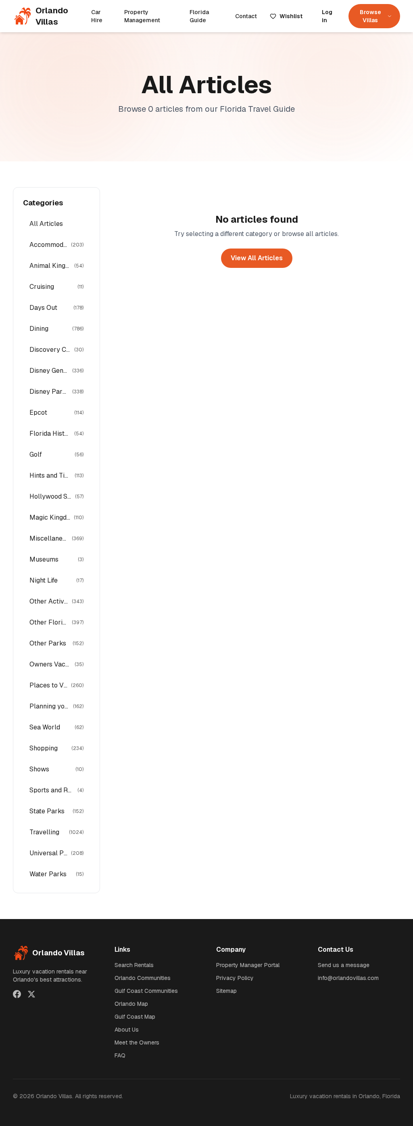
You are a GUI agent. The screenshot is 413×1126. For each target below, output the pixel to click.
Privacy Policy (235, 978)
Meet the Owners (137, 1042)
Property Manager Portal (248, 965)
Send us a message (343, 965)
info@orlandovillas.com (348, 978)
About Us (127, 1029)
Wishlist (291, 16)
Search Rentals (134, 965)
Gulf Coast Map (135, 1016)
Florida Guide (199, 16)
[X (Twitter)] (31, 994)
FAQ (120, 1055)
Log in (327, 16)
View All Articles (257, 258)
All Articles (46, 223)
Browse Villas (370, 16)
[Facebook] (17, 994)
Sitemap (226, 990)
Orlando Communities (143, 978)
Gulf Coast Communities (146, 990)
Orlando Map (131, 1003)
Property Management (142, 16)
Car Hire (96, 16)
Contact (246, 16)
